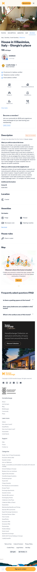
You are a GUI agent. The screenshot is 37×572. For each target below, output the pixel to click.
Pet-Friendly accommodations (10, 485)
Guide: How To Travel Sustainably (11, 455)
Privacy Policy (29, 544)
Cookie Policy (10, 547)
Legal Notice (19, 547)
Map (26, 33)
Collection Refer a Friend (8, 502)
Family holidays (6, 528)
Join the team (5, 404)
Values (4, 422)
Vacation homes (6, 493)
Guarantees (5, 431)
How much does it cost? (8, 429)
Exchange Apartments (8, 490)
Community (5, 411)
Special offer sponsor (8, 495)
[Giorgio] (4, 57)
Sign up (18, 280)
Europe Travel (5, 488)
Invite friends (5, 434)
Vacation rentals (6, 460)
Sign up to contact (20, 569)
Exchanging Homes (7, 497)
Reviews (32, 33)
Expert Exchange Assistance (10, 512)
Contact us (5, 447)
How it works (5, 516)
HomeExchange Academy (9, 476)
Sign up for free (26, 3)
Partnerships (5, 526)
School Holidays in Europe (9, 469)
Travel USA (5, 481)
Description (12, 33)
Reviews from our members (9, 471)
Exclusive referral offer (8, 457)
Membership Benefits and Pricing (11, 507)
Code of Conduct (18, 544)
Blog (3, 406)
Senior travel (5, 531)
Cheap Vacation (6, 483)
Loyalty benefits (6, 538)
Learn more (6, 125)
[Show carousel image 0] (18, 18)
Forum (4, 444)
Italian (30, 139)
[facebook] (3, 382)
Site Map (27, 547)
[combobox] (13, 551)
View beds (4, 108)
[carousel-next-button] (34, 18)
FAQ (3, 442)
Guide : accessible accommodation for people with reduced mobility (18, 465)
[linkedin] (13, 382)
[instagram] (7, 382)
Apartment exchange (8, 533)
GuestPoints (5, 426)
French (26, 139)
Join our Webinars (7, 462)
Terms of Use (8, 544)
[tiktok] (10, 382)
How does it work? (7, 424)
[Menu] (33, 3)
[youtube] (20, 382)
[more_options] (3, 569)
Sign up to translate (30, 135)
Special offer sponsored (8, 509)
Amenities (20, 33)
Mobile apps (5, 409)
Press (3, 413)
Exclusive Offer (6, 521)
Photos (3, 33)
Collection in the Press (8, 500)
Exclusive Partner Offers (8, 514)
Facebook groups (7, 478)
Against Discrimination (8, 473)
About (3, 401)
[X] (17, 382)
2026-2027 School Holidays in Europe (12, 536)
